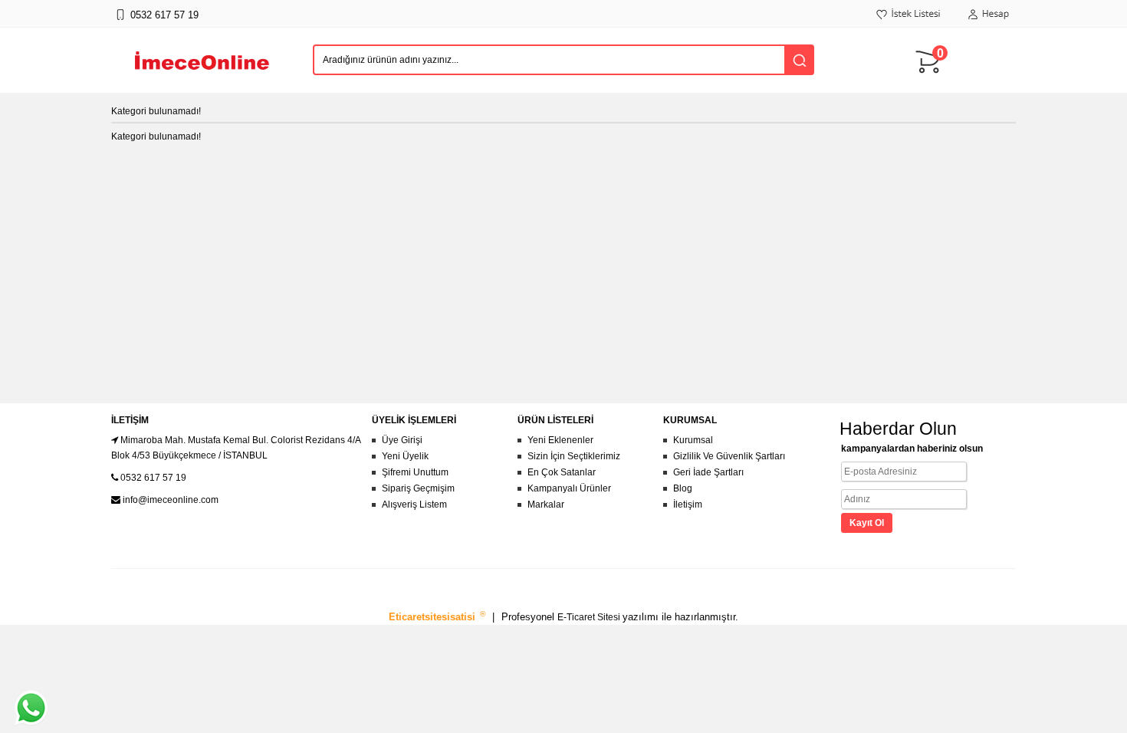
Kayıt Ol (866, 523)
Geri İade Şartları (708, 472)
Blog (682, 488)
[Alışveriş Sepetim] (932, 80)
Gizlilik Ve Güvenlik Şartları (729, 456)
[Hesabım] (988, 22)
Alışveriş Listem (414, 504)
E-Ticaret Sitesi (590, 617)
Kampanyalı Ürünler (569, 488)
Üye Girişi (402, 440)
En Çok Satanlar (561, 472)
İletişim (687, 504)
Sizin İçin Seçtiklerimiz (573, 456)
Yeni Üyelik (405, 456)
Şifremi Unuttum (415, 472)
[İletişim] (120, 22)
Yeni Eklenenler (560, 440)
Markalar (545, 504)
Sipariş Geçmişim (418, 488)
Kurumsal (693, 440)
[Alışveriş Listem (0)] (909, 22)
